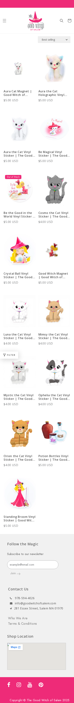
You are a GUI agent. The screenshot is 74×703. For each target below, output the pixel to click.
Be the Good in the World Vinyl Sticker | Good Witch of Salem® (19, 214)
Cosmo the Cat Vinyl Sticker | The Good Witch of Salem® (53, 214)
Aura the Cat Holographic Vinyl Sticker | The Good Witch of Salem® (52, 93)
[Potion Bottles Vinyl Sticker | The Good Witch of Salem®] (54, 434)
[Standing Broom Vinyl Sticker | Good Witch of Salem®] (20, 495)
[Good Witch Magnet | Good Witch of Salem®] (54, 252)
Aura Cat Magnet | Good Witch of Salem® (18, 93)
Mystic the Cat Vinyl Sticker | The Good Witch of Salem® (19, 397)
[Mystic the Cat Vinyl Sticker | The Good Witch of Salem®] (20, 374)
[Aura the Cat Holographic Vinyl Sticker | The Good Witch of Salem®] (54, 70)
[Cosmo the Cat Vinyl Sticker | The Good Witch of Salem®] (54, 191)
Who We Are (18, 618)
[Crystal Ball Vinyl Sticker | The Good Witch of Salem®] (20, 252)
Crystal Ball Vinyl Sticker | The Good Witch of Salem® (18, 275)
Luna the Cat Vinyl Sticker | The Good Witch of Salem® (18, 336)
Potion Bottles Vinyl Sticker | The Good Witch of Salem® (53, 457)
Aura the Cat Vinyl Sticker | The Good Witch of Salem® (18, 153)
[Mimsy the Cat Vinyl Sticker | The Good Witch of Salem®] (54, 313)
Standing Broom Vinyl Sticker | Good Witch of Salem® (20, 518)
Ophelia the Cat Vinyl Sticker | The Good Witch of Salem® (54, 397)
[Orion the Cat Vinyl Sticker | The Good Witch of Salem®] (20, 434)
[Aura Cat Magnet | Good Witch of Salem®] (20, 70)
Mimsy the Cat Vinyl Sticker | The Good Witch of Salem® (53, 336)
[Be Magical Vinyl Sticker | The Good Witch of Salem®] (54, 131)
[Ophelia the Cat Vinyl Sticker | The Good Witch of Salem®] (54, 374)
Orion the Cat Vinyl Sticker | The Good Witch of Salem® (18, 457)
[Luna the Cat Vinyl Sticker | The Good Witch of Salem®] (20, 313)
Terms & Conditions (22, 623)
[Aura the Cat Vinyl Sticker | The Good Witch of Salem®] (20, 131)
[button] (4, 21)
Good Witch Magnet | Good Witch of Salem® (53, 275)
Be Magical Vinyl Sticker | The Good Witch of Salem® (52, 153)
